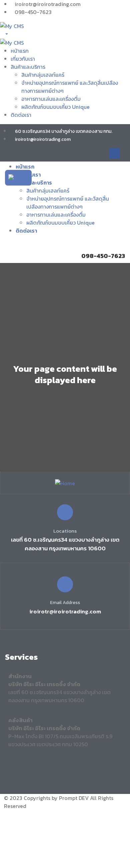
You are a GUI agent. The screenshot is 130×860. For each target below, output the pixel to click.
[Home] (18, 177)
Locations (65, 531)
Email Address (65, 602)
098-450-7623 (103, 255)
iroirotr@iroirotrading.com (65, 611)
